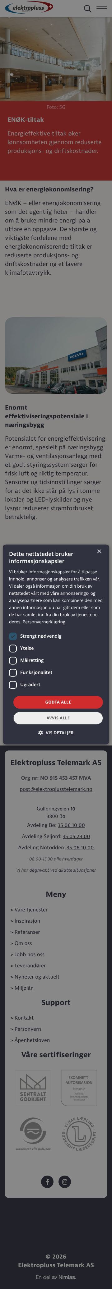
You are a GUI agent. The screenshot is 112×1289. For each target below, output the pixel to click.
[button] (55, 733)
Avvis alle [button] (58, 718)
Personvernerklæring (44, 622)
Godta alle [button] (58, 702)
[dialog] (56, 644)
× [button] (99, 551)
